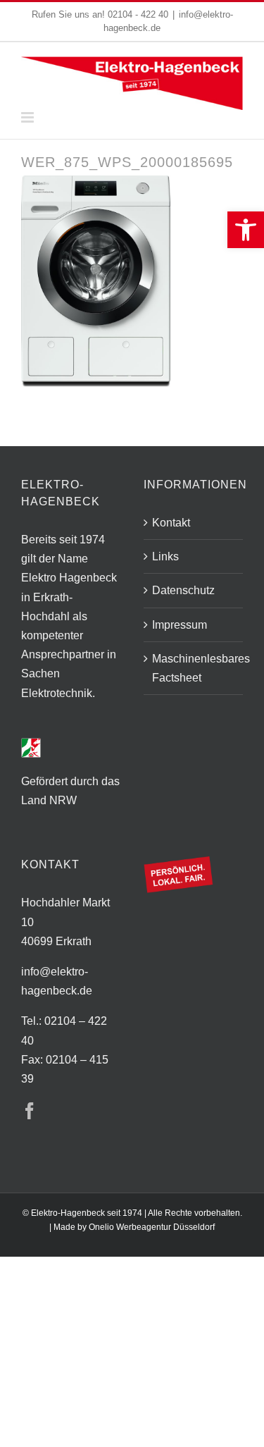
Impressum (179, 625)
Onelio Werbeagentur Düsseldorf (152, 1227)
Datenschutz (183, 590)
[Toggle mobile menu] (28, 117)
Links (165, 556)
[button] (245, 229)
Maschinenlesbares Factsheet (194, 668)
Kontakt (171, 523)
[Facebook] (29, 1110)
